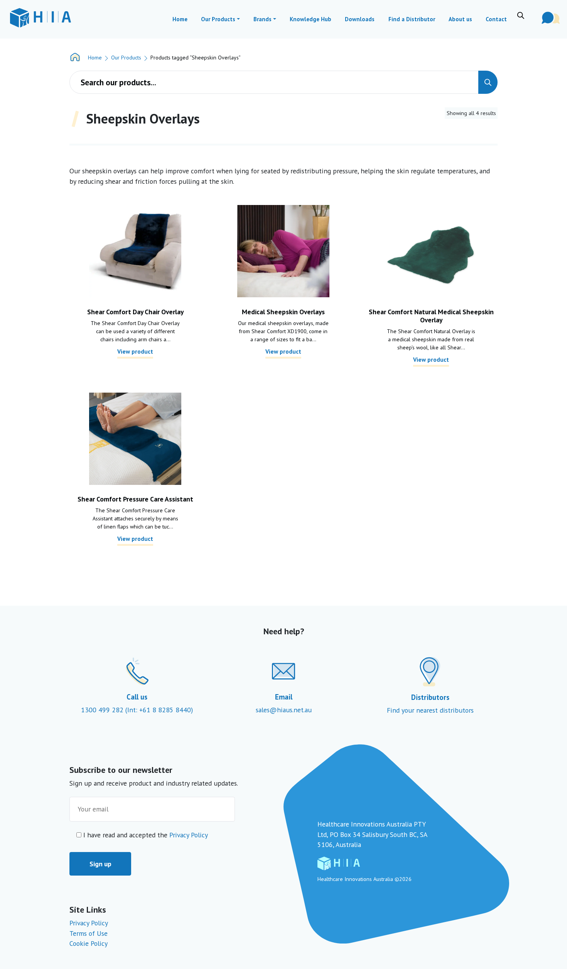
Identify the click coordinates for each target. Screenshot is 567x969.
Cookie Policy (88, 943)
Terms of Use (88, 933)
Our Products (126, 57)
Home (95, 57)
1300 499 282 (103, 709)
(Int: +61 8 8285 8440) (159, 709)
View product (135, 351)
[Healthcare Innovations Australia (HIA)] (40, 17)
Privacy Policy (188, 834)
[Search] (488, 82)
